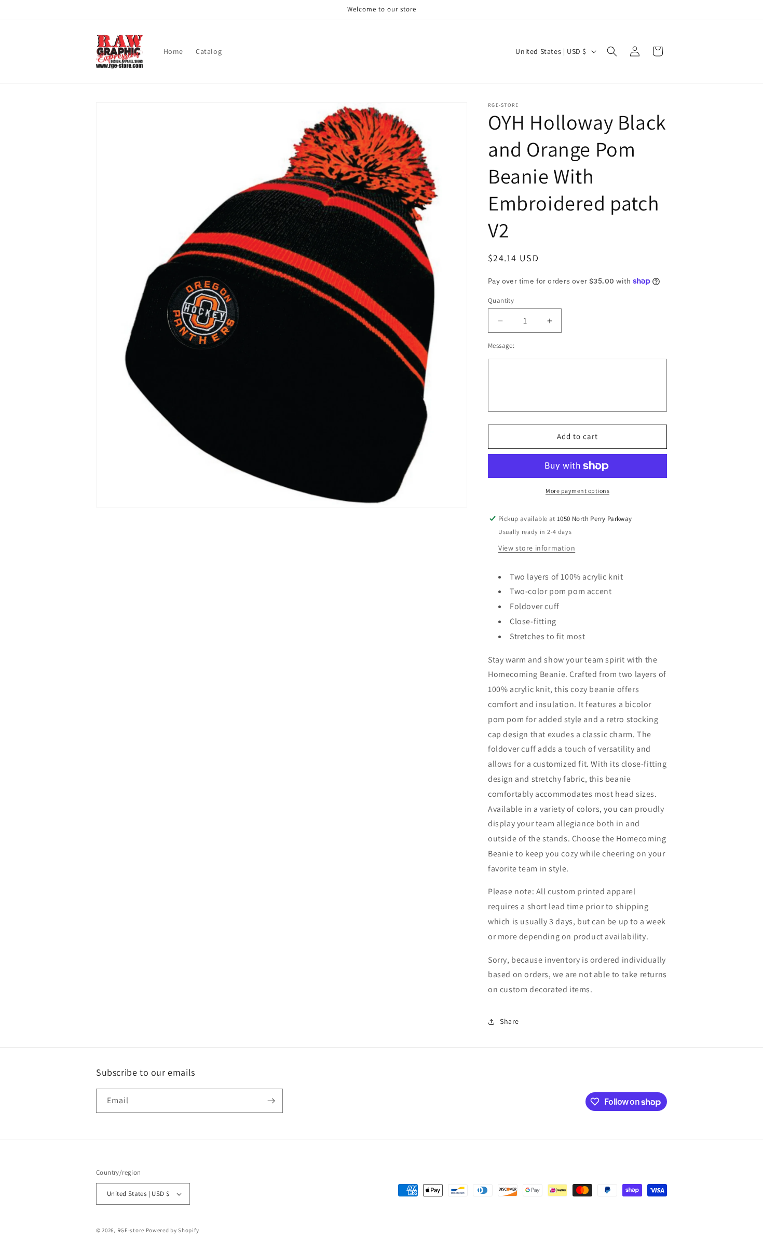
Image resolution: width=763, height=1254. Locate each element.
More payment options (577, 491)
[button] (612, 51)
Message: (501, 345)
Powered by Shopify (172, 1230)
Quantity (501, 300)
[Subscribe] (271, 1101)
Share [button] (509, 1021)
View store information (536, 548)
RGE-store (130, 1230)
